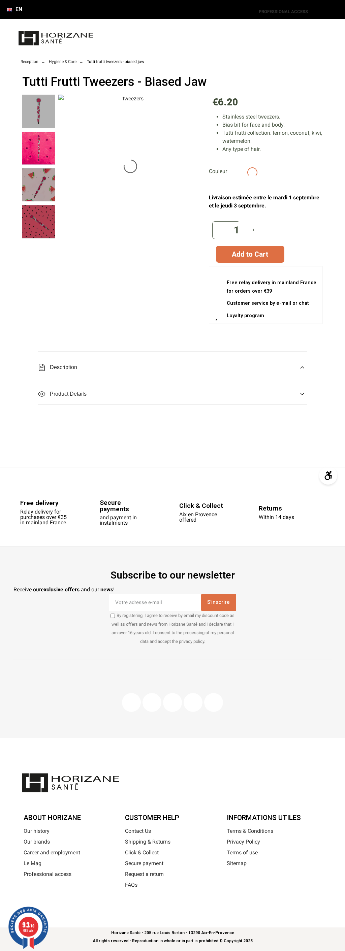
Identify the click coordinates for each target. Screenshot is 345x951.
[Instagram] (152, 702)
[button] (118, 41)
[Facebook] (131, 702)
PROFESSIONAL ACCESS (283, 11)
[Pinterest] (172, 702)
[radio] (232, 172)
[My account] (135, 42)
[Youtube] (193, 702)
